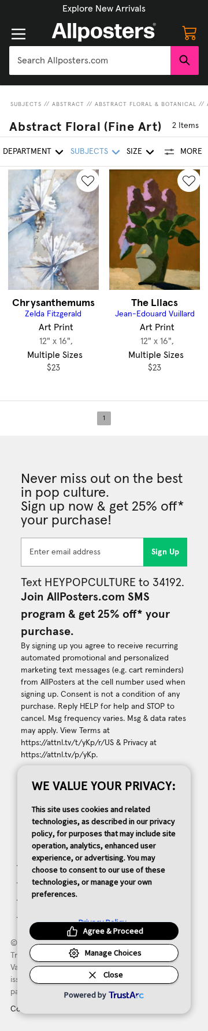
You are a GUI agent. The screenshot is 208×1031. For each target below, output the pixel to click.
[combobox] (89, 60)
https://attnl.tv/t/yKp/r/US (67, 743)
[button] (104, 9)
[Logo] (104, 32)
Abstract (68, 104)
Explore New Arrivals (104, 8)
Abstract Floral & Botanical (145, 104)
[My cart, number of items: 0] (189, 32)
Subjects (26, 104)
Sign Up (165, 552)
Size (134, 152)
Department (27, 152)
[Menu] (18, 34)
